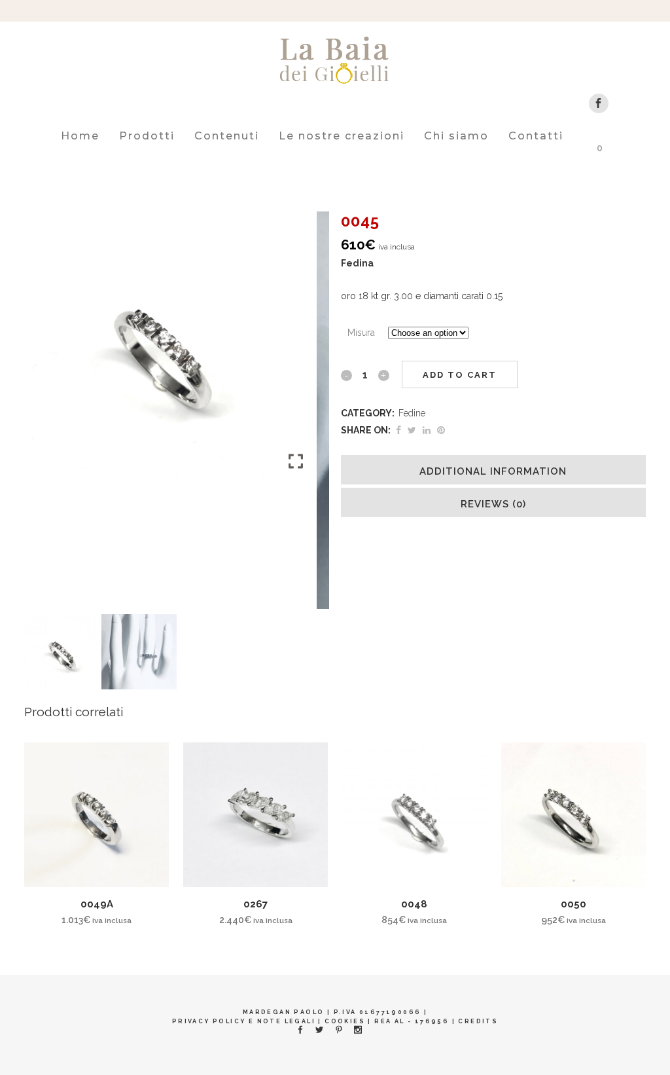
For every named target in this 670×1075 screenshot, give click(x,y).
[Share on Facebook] (398, 430)
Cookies (345, 1021)
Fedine (411, 413)
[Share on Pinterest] (441, 430)
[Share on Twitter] (412, 430)
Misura (361, 332)
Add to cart (460, 375)
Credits (478, 1021)
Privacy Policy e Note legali (243, 1021)
